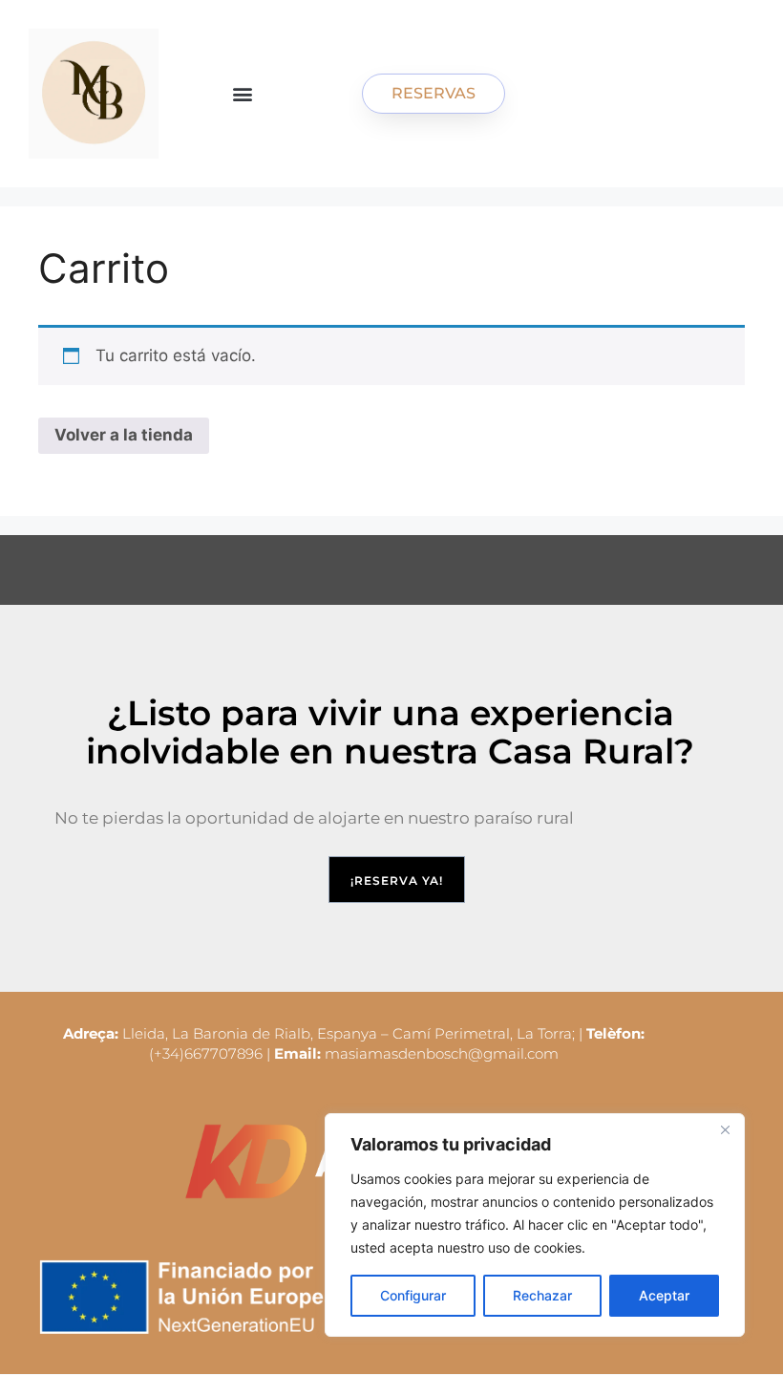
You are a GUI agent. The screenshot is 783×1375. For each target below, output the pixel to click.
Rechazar (542, 1295)
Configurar (413, 1295)
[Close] (724, 1129)
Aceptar (664, 1295)
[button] (243, 94)
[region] (535, 1225)
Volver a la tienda (123, 434)
